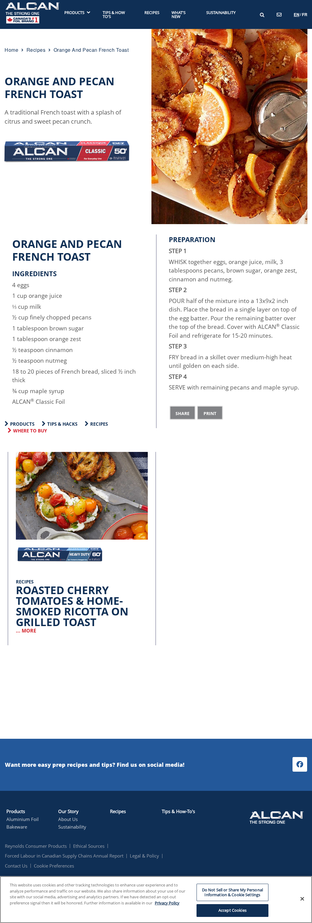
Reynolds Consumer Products (36, 846)
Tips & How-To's (178, 811)
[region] (156, 899)
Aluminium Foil (22, 819)
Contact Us (16, 866)
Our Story (68, 811)
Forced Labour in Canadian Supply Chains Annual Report (64, 856)
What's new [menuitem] (179, 15)
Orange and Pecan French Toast (59, 87)
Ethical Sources (89, 846)
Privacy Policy (167, 903)
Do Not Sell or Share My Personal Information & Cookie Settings (232, 892)
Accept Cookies (232, 910)
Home (11, 49)
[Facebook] (299, 764)
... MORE (26, 630)
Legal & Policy (144, 856)
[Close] (302, 899)
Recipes (99, 424)
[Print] (210, 412)
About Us (68, 819)
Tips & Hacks (62, 424)
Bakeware (16, 827)
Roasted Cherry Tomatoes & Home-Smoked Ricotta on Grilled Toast (72, 606)
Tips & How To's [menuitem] (114, 15)
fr (304, 14)
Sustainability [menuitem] (221, 13)
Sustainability (72, 827)
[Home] (32, 13)
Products (22, 424)
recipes (36, 49)
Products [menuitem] (74, 13)
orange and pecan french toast (91, 49)
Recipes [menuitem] (151, 13)
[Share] (182, 412)
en (296, 14)
